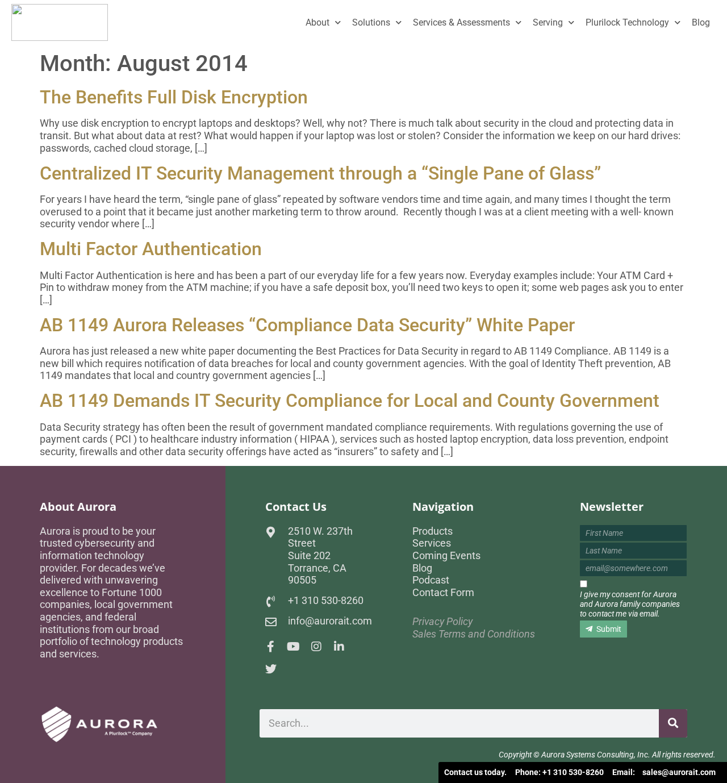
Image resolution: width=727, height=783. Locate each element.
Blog (701, 22)
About (317, 22)
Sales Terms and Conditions (473, 634)
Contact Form (443, 592)
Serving (548, 22)
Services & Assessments (461, 22)
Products (432, 531)
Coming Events (446, 555)
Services (431, 543)
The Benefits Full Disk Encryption (174, 97)
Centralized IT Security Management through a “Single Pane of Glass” (320, 173)
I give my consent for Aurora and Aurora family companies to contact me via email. (630, 604)
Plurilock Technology (627, 22)
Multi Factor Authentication (151, 249)
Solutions (371, 22)
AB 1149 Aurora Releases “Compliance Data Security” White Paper (307, 325)
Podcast (430, 580)
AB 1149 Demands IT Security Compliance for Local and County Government (349, 400)
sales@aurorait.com (679, 772)
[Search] (673, 723)
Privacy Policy (442, 621)
